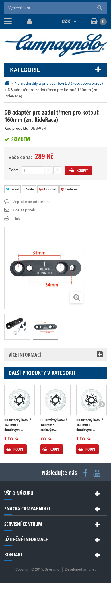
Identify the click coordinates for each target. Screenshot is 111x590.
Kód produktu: (17, 128)
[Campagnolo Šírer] (55, 45)
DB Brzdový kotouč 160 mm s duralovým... (89, 425)
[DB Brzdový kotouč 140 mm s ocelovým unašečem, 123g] (55, 400)
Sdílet (30, 189)
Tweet (14, 189)
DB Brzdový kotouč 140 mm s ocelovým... (53, 425)
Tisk (16, 218)
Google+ (50, 189)
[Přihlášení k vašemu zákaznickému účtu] (28, 21)
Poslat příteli (24, 210)
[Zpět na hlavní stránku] (7, 83)
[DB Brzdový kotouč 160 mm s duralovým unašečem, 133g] (91, 400)
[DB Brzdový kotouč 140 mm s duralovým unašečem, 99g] (19, 400)
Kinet (91, 569)
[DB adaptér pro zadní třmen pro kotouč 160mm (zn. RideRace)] (17, 327)
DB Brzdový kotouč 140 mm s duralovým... (17, 425)
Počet (14, 170)
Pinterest (71, 189)
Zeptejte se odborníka (32, 201)
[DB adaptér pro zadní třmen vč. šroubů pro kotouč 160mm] (45, 327)
